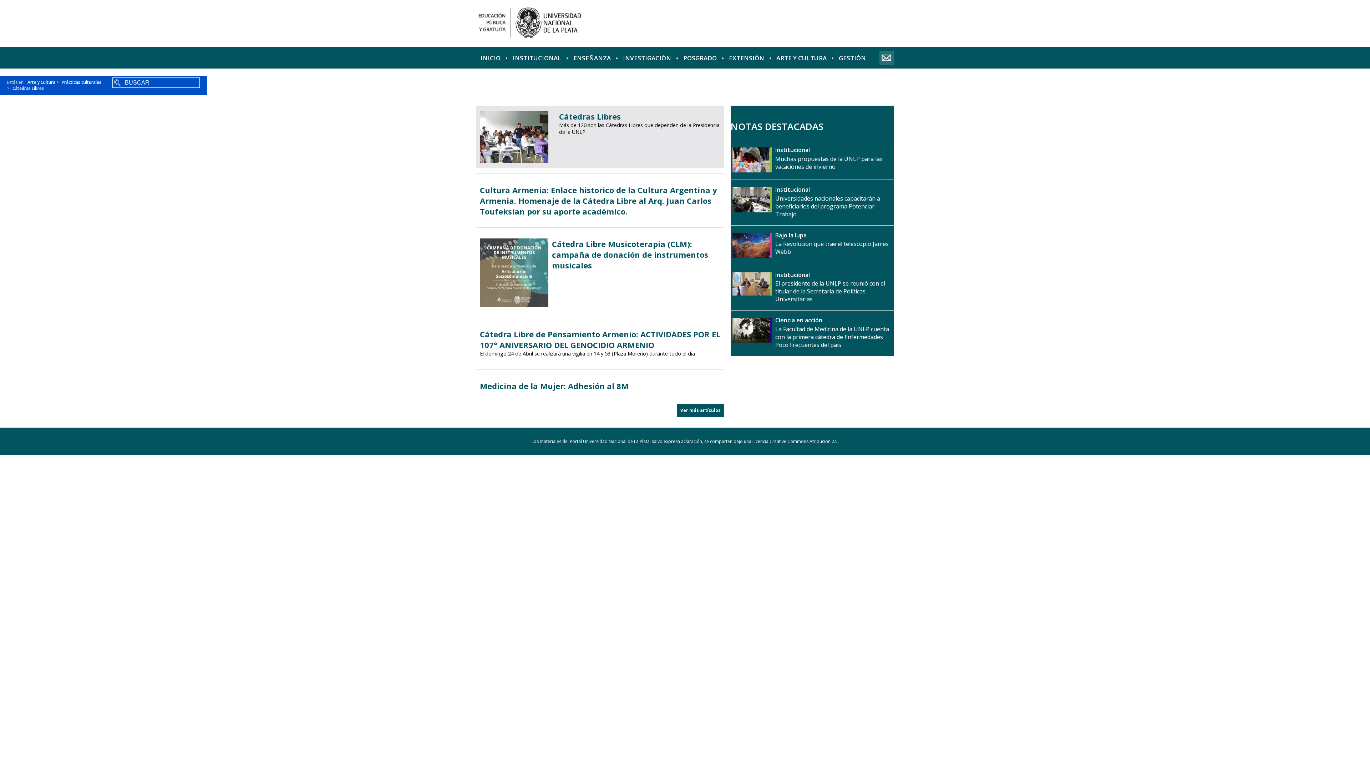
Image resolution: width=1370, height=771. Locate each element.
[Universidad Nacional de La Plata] (579, 23)
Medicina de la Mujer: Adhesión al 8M (554, 386)
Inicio (491, 58)
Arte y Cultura (801, 58)
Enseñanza (592, 58)
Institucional (537, 58)
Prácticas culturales (81, 82)
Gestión (852, 58)
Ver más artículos (700, 410)
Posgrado (700, 58)
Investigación (647, 58)
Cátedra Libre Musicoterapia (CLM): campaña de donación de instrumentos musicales (630, 254)
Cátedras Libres (28, 88)
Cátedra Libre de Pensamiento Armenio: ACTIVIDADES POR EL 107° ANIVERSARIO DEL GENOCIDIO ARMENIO (600, 339)
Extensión (746, 58)
